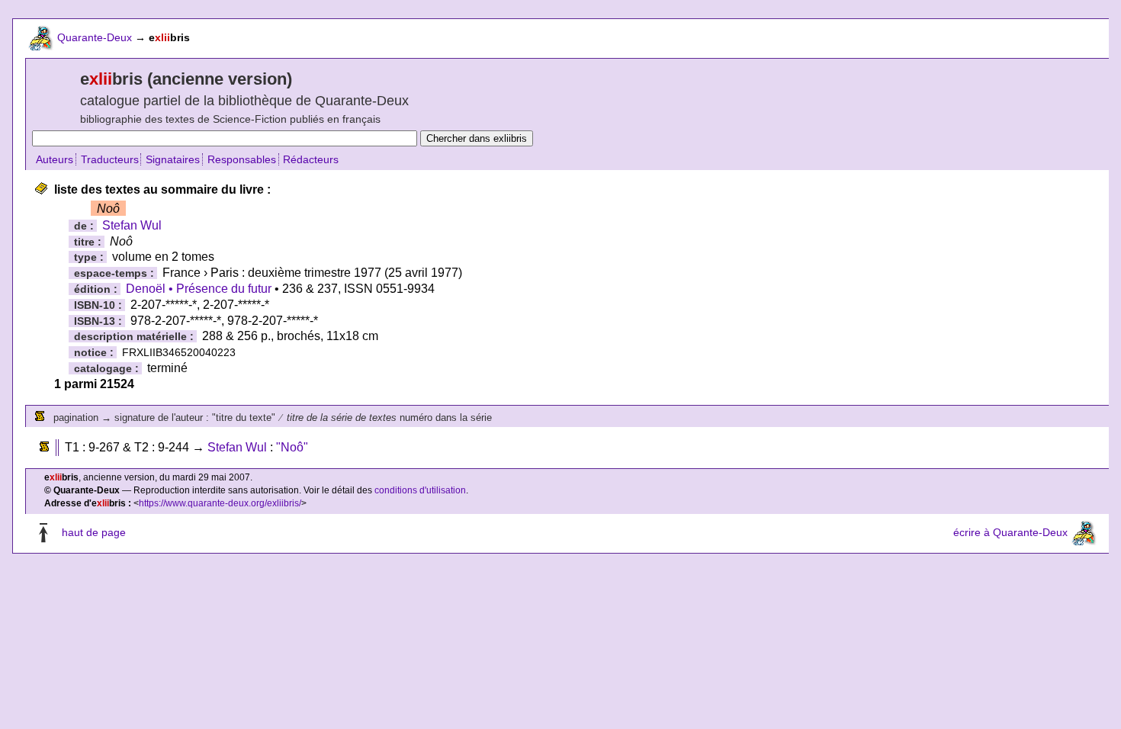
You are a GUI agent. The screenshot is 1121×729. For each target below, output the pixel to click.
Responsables (241, 159)
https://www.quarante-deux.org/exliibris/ (220, 503)
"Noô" (292, 447)
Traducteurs (110, 159)
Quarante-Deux (94, 37)
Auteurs (54, 159)
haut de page (94, 532)
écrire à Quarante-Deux (1010, 532)
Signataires (173, 159)
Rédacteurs (311, 159)
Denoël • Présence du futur (198, 288)
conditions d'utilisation (420, 490)
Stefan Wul (132, 225)
